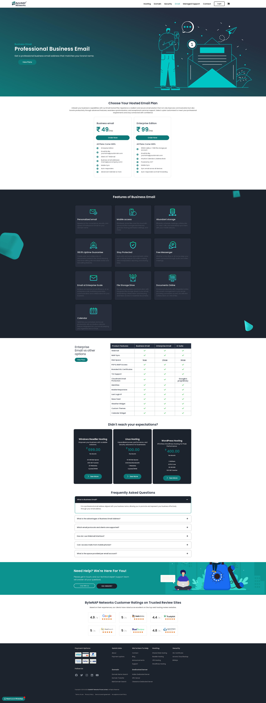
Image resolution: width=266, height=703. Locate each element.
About (114, 653)
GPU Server (136, 678)
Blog (133, 657)
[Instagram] (86, 675)
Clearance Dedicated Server (142, 682)
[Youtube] (97, 675)
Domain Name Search (120, 674)
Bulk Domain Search (119, 682)
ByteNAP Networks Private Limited (98, 689)
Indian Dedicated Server (141, 674)
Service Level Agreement (102, 694)
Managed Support (191, 3)
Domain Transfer (118, 678)
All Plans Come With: (106, 144)
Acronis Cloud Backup (180, 657)
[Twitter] (81, 675)
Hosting (147, 3)
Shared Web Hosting (159, 653)
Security (168, 3)
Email (177, 3)
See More (94, 476)
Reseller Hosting (158, 657)
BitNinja (175, 660)
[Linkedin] (92, 675)
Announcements (138, 660)
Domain (157, 3)
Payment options (118, 657)
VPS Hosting (156, 660)
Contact (207, 3)
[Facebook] (76, 675)
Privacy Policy (89, 694)
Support (135, 664)
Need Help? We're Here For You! (100, 570)
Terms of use (79, 694)
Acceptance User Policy (119, 694)
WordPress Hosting (159, 664)
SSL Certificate (178, 653)
